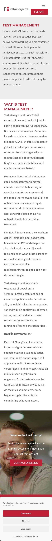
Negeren (26, 521)
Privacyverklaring (31, 536)
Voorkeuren (26, 529)
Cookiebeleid (18, 536)
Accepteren (26, 513)
